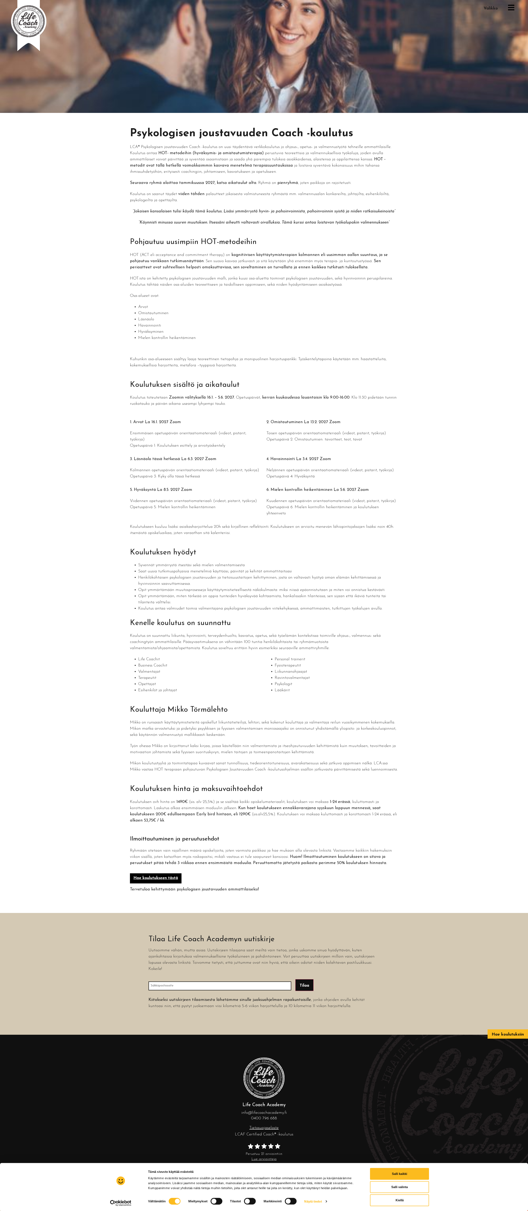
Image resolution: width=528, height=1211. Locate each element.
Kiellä (400, 1200)
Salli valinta (399, 1187)
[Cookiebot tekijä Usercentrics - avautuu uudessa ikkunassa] (121, 1203)
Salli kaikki (399, 1173)
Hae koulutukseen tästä (155, 878)
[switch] (216, 1201)
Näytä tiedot (313, 1201)
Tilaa (304, 986)
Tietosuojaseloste (264, 1128)
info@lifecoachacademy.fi (264, 1113)
